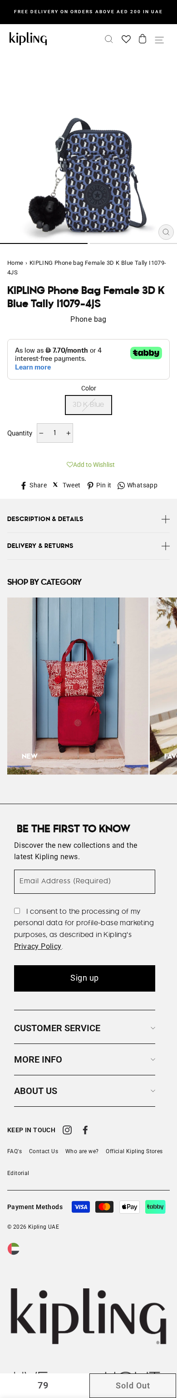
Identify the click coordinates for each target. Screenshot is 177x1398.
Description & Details (45, 519)
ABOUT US (35, 1090)
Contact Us (43, 1151)
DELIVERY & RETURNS (40, 546)
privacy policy (38, 946)
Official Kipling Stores (134, 1151)
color (88, 388)
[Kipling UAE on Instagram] (67, 1131)
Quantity (19, 433)
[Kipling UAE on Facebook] (85, 1131)
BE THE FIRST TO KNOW (73, 829)
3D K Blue (88, 404)
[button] (88, 463)
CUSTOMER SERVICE (57, 1028)
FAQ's (14, 1151)
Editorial (18, 1173)
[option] (88, 11)
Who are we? (81, 1151)
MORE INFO (38, 1059)
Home (15, 262)
